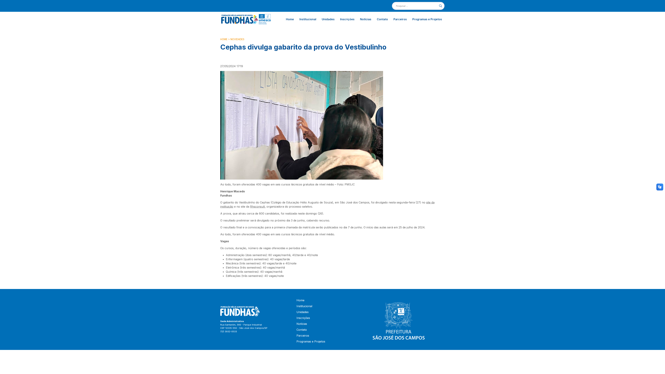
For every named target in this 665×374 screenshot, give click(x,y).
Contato (382, 19)
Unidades (328, 19)
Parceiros (400, 19)
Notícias (365, 19)
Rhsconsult (257, 206)
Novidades (237, 39)
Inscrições (347, 19)
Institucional (307, 19)
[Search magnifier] (440, 5)
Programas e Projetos (427, 19)
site (428, 202)
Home (290, 19)
